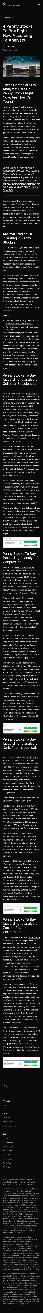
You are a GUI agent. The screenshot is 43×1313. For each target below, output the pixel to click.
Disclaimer (6, 1118)
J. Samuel (10, 46)
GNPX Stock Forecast (25, 567)
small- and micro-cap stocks (19, 120)
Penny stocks (9, 107)
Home (5, 1105)
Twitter (8, 1138)
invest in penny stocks (12, 150)
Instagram (9, 1146)
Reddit (8, 1155)
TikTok (8, 1163)
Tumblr (8, 1167)
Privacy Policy (8, 1122)
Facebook (9, 1142)
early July (19, 767)
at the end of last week (22, 944)
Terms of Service (9, 1126)
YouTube (9, 1151)
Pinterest (9, 1159)
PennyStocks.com (11, 1180)
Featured (7, 17)
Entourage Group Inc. (21, 1182)
